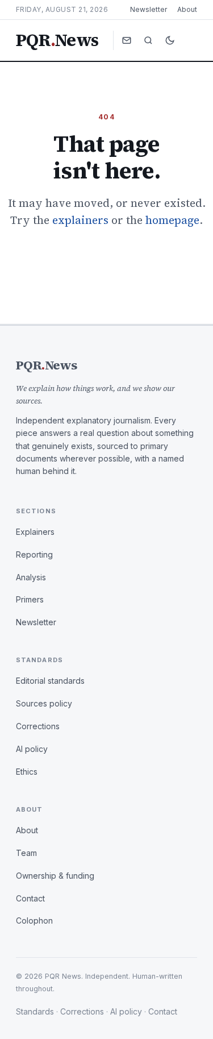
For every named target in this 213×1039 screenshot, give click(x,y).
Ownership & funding (55, 875)
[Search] (148, 40)
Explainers (35, 532)
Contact (30, 898)
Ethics (26, 771)
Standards (35, 1011)
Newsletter (148, 9)
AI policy (32, 749)
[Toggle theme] (169, 40)
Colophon (34, 920)
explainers (80, 220)
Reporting (34, 554)
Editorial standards (50, 680)
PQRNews (57, 40)
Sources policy (44, 703)
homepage (172, 220)
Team (26, 853)
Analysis (31, 577)
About (187, 9)
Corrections (38, 726)
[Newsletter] (126, 40)
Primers (30, 599)
